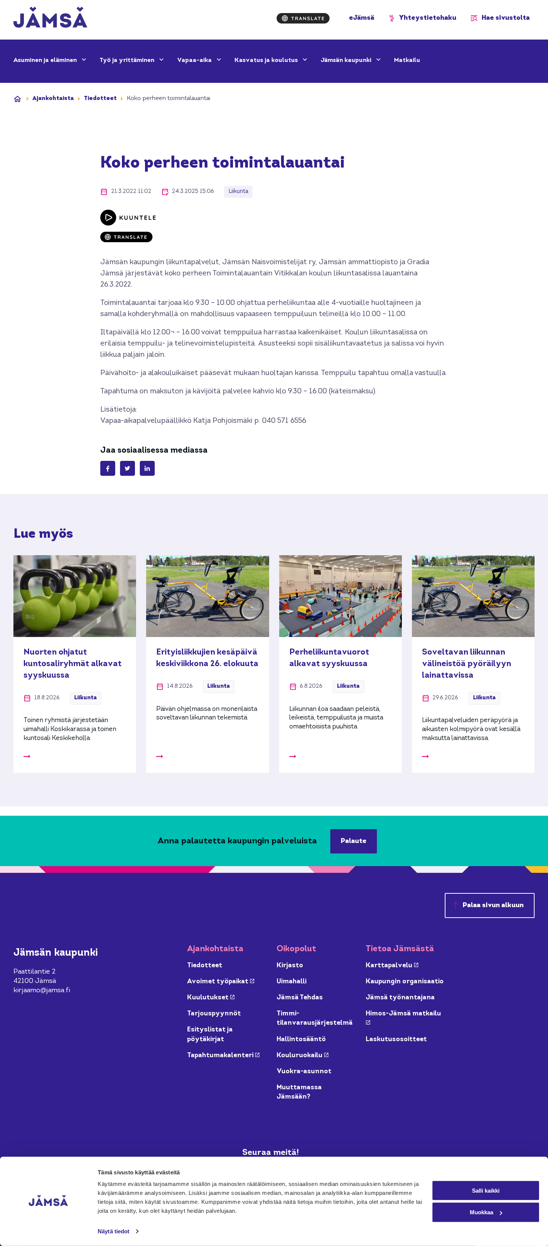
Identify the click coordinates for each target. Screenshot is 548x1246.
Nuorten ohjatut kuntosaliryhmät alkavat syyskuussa (72, 664)
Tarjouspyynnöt (214, 1013)
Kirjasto (290, 965)
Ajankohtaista (53, 99)
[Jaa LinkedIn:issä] (147, 468)
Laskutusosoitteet (396, 1039)
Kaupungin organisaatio (405, 981)
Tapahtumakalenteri (223, 1055)
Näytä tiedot (113, 1231)
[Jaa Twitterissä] (127, 468)
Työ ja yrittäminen (128, 60)
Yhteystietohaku (427, 18)
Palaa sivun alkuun (493, 905)
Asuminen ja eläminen (45, 60)
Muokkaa (481, 1212)
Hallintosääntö (301, 1039)
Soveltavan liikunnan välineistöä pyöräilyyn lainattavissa (466, 664)
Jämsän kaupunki (347, 60)
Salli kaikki (486, 1190)
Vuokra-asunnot (304, 1071)
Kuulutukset (210, 997)
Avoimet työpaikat (220, 981)
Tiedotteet (100, 99)
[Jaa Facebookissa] (107, 468)
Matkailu (407, 60)
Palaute (353, 841)
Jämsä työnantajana (400, 997)
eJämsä (361, 18)
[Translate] (303, 18)
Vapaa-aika (195, 60)
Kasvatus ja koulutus (266, 60)
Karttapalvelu (392, 965)
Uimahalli (291, 981)
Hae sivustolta (506, 18)
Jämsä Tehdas (300, 997)
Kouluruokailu (302, 1055)
